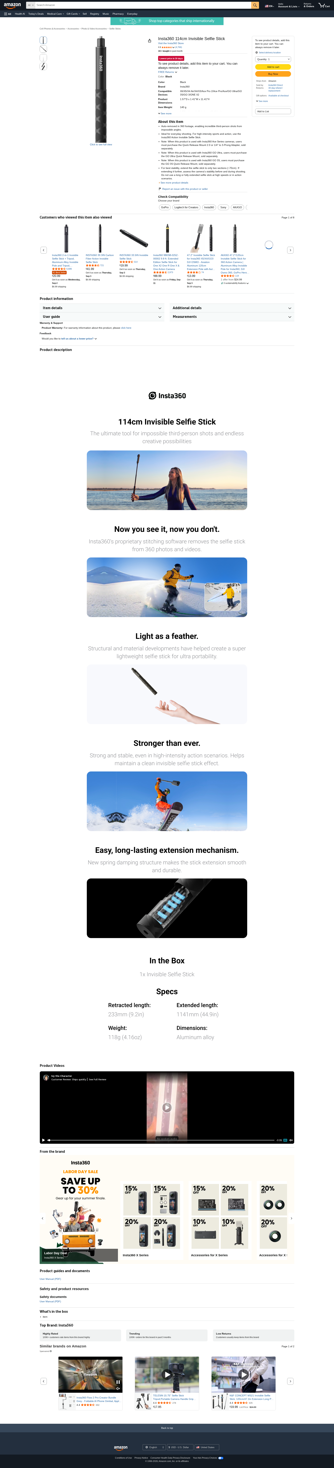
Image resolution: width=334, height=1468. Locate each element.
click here (126, 327)
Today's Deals (36, 13)
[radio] (43, 40)
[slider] (161, 1140)
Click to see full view (101, 144)
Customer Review (61, 1079)
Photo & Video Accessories (94, 29)
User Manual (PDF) (50, 1279)
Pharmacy (118, 13)
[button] (8, 13)
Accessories (73, 29)
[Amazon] (13, 5)
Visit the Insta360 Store (171, 43)
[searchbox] (143, 5)
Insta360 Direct (275, 85)
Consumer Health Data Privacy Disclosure (170, 1458)
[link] (66, 260)
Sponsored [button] (44, 1351)
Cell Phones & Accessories (52, 29)
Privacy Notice (141, 1458)
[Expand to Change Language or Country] (273, 6)
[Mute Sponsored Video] (118, 1389)
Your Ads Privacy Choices (205, 1458)
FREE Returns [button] (166, 72)
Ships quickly (79, 1079)
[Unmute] (291, 1140)
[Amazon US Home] (120, 1448)
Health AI (20, 13)
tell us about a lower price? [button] (77, 338)
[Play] (42, 1140)
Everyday (132, 13)
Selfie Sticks (115, 29)
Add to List (263, 111)
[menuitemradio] (285, 1140)
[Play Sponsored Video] (167, 1375)
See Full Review (97, 1079)
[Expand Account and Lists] (299, 6)
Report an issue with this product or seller (185, 189)
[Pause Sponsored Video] (118, 1382)
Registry (94, 13)
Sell (85, 13)
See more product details (174, 182)
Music (106, 13)
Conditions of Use (123, 1458)
